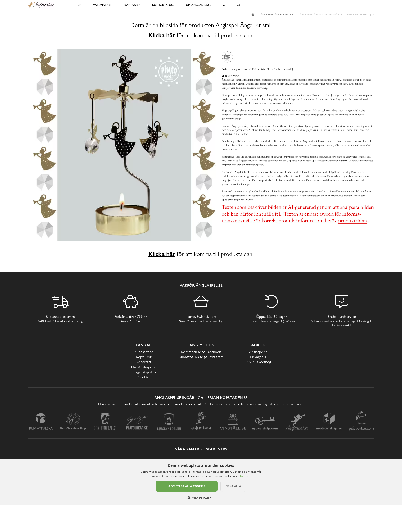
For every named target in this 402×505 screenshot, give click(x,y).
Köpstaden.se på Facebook (201, 352)
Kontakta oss (163, 4)
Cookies (144, 377)
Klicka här (161, 35)
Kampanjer (132, 4)
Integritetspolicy (144, 372)
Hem (78, 4)
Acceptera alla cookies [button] (186, 486)
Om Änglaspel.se (198, 4)
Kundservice (143, 352)
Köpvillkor (144, 357)
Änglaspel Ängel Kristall (244, 25)
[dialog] (201, 482)
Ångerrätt (143, 362)
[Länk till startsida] (252, 14)
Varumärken (103, 4)
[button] (201, 497)
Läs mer (245, 476)
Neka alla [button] (233, 486)
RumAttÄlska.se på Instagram (201, 357)
